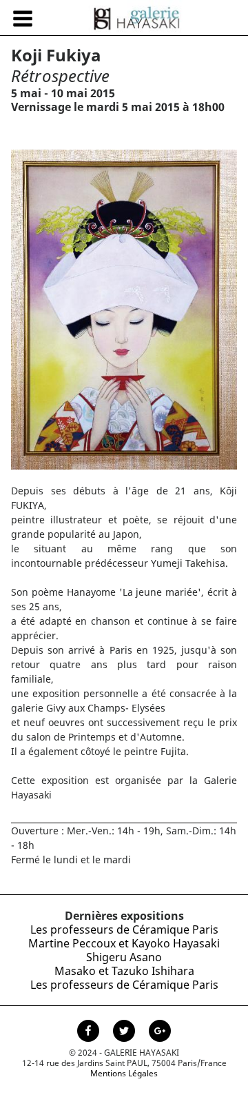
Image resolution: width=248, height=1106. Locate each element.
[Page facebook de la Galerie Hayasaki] (89, 1032)
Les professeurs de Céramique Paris (124, 929)
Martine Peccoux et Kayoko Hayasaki (124, 943)
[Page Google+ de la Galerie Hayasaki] (159, 1032)
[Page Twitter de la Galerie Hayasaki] (125, 1032)
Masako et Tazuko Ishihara (124, 970)
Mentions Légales (124, 1073)
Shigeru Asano (124, 957)
